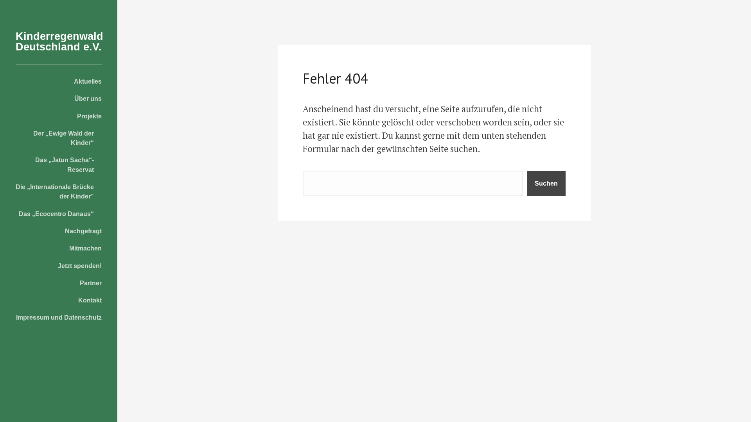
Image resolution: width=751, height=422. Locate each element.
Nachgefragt (83, 230)
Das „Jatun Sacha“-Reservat (64, 164)
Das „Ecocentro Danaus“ (56, 213)
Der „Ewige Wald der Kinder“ (63, 138)
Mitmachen (85, 248)
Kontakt (90, 300)
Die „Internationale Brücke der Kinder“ (55, 191)
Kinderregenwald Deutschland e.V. (59, 41)
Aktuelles (88, 81)
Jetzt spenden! (80, 265)
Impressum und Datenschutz (59, 317)
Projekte (89, 116)
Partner (91, 282)
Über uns (88, 98)
